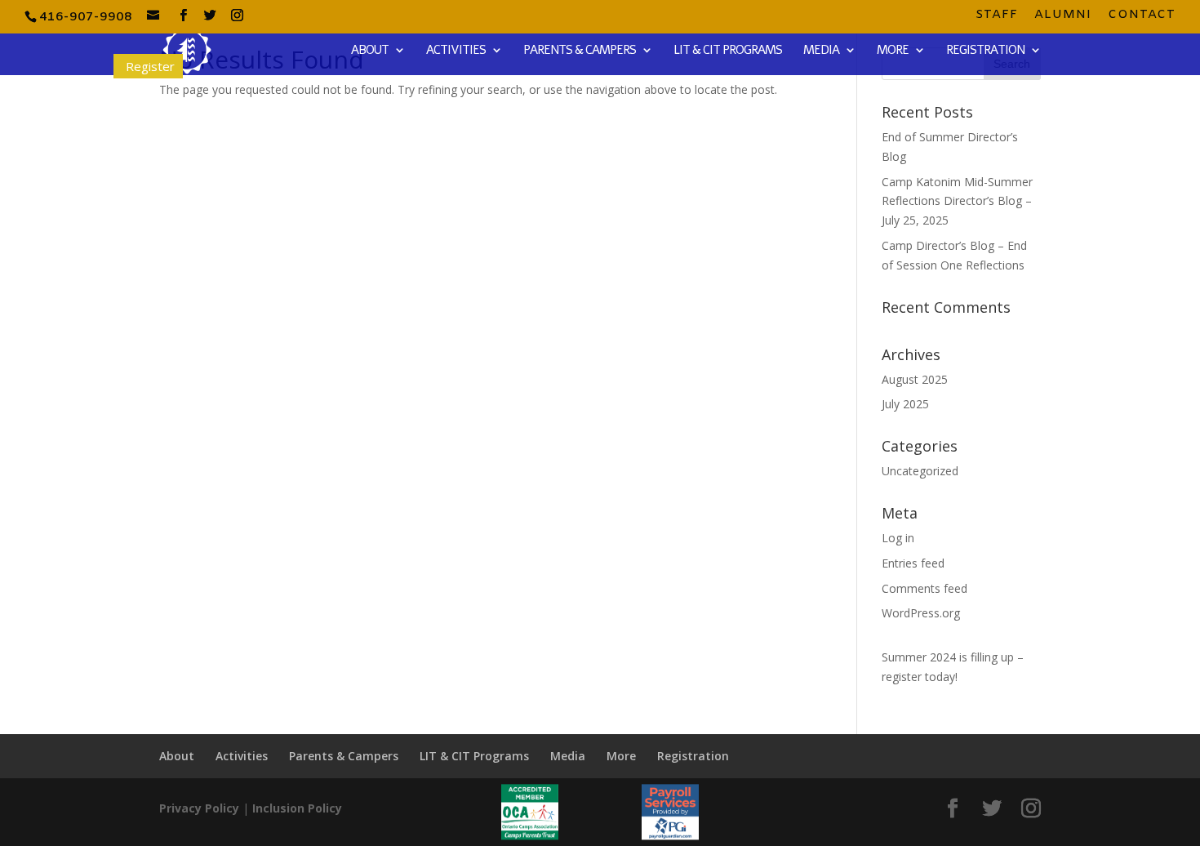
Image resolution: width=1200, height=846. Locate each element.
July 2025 (905, 404)
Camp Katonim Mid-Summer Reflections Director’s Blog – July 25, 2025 (957, 201)
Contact (1142, 16)
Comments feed (924, 588)
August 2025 (915, 379)
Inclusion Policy (297, 808)
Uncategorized (920, 471)
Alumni (1062, 16)
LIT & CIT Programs (727, 51)
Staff (997, 16)
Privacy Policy (199, 808)
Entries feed (913, 563)
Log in (898, 537)
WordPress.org (921, 613)
